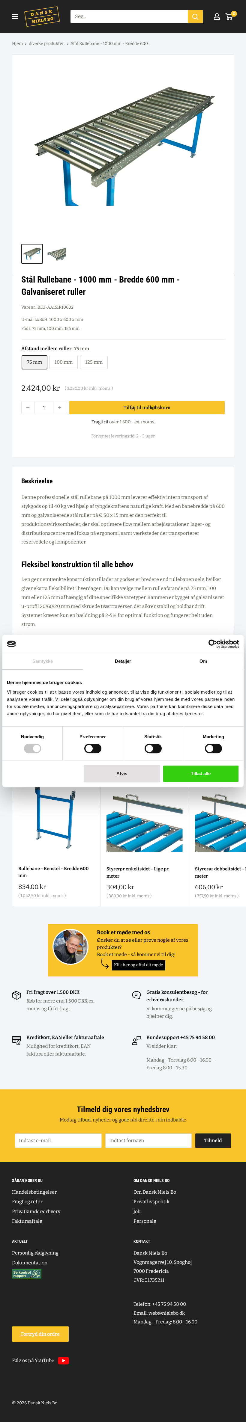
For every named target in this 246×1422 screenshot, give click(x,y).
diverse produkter (47, 43)
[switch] (92, 748)
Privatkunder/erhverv (36, 1211)
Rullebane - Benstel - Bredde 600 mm (53, 872)
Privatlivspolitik (152, 1201)
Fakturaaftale (27, 1221)
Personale (145, 1221)
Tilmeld (213, 1140)
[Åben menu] (15, 16)
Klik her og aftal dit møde (138, 964)
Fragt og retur (27, 1201)
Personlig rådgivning (35, 1253)
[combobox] (129, 16)
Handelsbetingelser (34, 1192)
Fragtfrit (99, 422)
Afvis (121, 773)
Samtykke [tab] (42, 661)
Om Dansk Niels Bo (155, 1192)
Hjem (17, 43)
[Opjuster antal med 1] (59, 407)
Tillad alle (201, 773)
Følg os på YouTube (33, 1360)
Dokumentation (29, 1263)
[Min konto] (217, 16)
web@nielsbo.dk (166, 1313)
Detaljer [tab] (123, 661)
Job (137, 1211)
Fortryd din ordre (40, 1334)
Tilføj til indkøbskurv (147, 407)
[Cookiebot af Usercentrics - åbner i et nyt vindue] (213, 643)
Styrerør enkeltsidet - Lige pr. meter (137, 872)
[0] (229, 16)
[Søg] (195, 16)
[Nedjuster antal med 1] (28, 407)
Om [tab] (203, 661)
